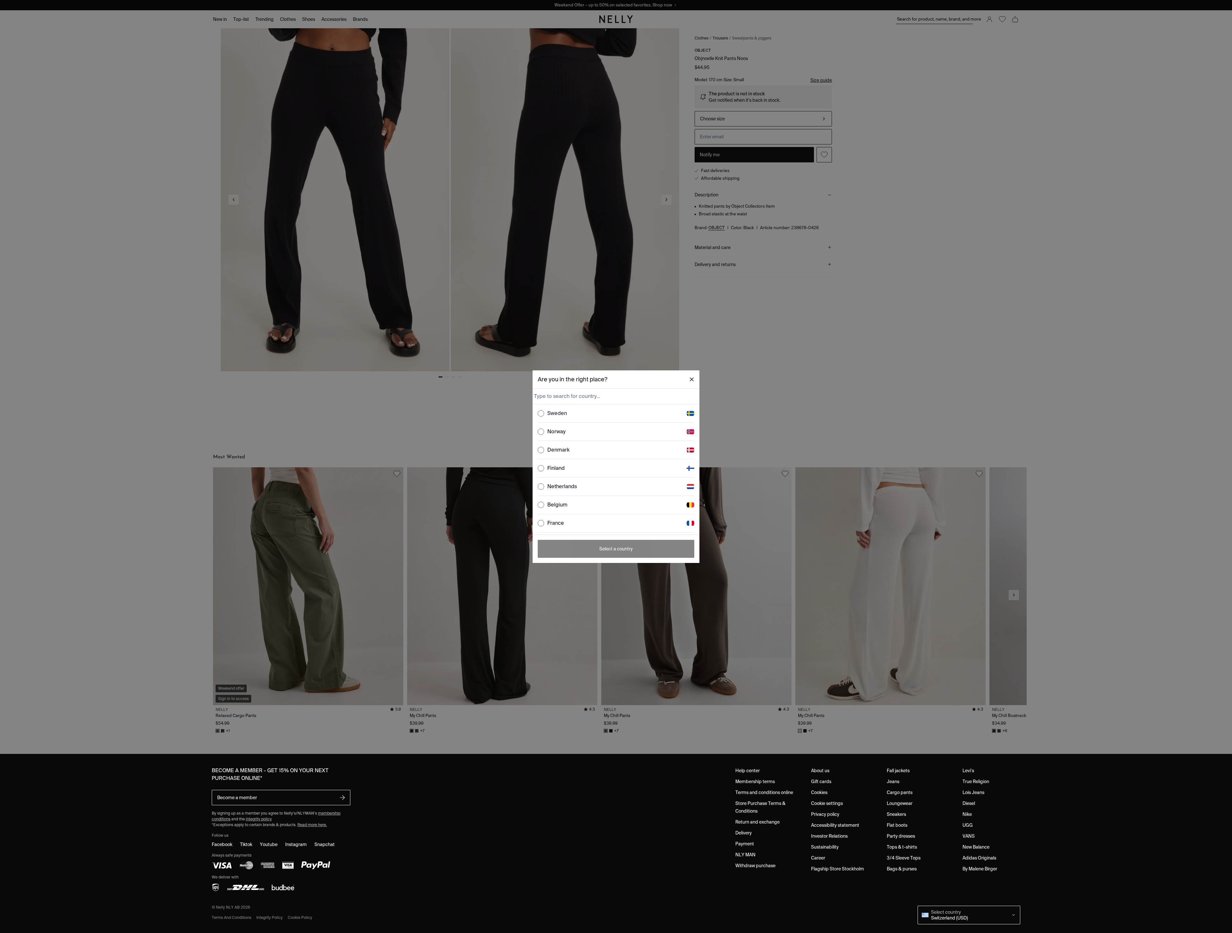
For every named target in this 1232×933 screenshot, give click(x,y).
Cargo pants (899, 792)
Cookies (819, 792)
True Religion (976, 781)
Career (818, 858)
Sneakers (896, 814)
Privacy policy (825, 814)
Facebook (222, 844)
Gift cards (821, 781)
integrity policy (259, 818)
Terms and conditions (231, 917)
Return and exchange (757, 822)
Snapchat (324, 844)
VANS (969, 836)
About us (820, 770)
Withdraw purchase (755, 865)
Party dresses (901, 836)
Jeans (893, 781)
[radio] (541, 413)
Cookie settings (827, 803)
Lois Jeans (973, 792)
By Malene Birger (980, 869)
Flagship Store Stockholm (837, 869)
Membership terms (755, 781)
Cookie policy (300, 917)
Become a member (237, 797)
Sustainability (825, 847)
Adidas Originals (979, 858)
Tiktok (246, 844)
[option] (616, 413)
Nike (967, 814)
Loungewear (899, 803)
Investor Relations (829, 836)
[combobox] (615, 396)
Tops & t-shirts (902, 847)
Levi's (968, 770)
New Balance (976, 847)
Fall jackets (898, 770)
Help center (747, 770)
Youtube (269, 844)
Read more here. (312, 824)
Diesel (969, 803)
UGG (968, 825)
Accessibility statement (835, 825)
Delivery (743, 833)
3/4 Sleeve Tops (903, 858)
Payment (744, 844)
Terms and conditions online (764, 792)
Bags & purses (902, 869)
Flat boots (897, 825)
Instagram (296, 844)
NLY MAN (745, 855)
